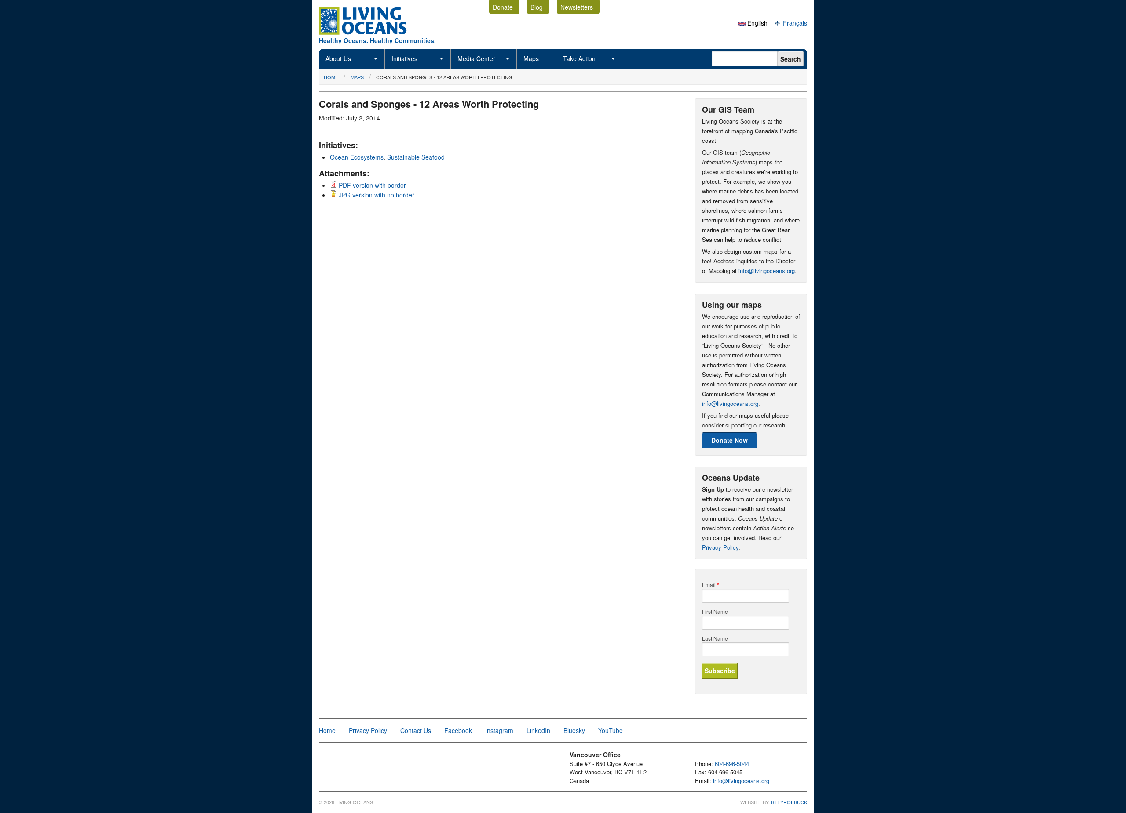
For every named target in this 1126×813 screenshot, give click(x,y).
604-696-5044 (732, 763)
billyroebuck (789, 802)
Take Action (579, 58)
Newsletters (576, 7)
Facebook (458, 730)
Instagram (499, 730)
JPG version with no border (376, 194)
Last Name (715, 638)
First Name (715, 611)
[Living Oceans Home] (371, 32)
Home (331, 76)
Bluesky (574, 730)
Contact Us (415, 730)
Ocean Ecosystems (357, 157)
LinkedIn (538, 730)
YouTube (610, 730)
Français (794, 22)
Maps (531, 58)
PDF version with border (372, 185)
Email (710, 584)
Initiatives (404, 58)
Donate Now (729, 440)
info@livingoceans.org (766, 270)
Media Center (476, 58)
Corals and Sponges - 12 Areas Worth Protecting (444, 76)
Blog (536, 7)
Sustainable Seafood (416, 157)
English (757, 22)
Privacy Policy (720, 547)
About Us (338, 58)
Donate (503, 7)
